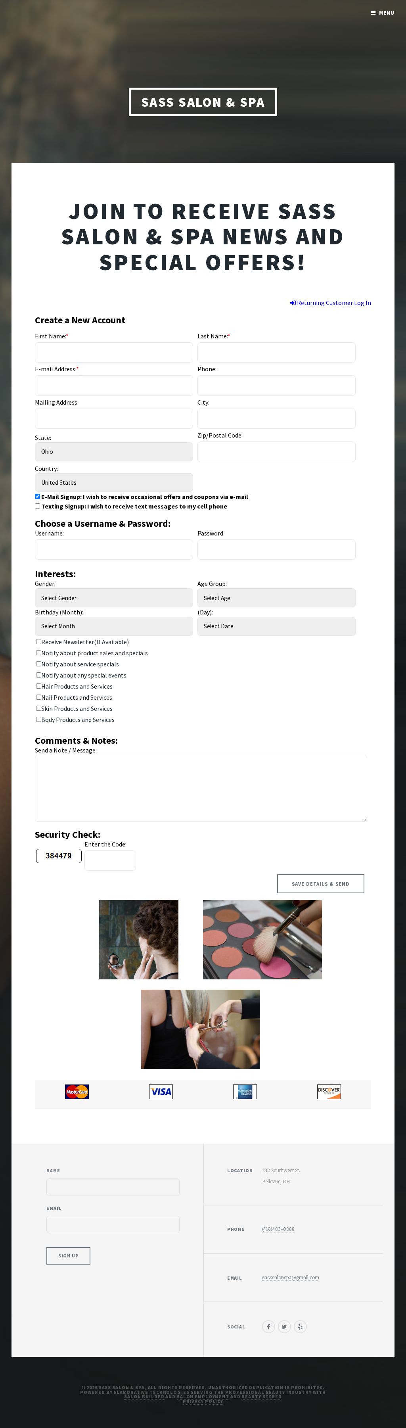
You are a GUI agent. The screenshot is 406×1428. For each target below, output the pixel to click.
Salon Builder (144, 1396)
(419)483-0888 (278, 1229)
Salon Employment (203, 1396)
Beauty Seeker (261, 1396)
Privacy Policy (203, 1401)
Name (53, 1170)
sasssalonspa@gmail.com (290, 1277)
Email (53, 1208)
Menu (387, 13)
